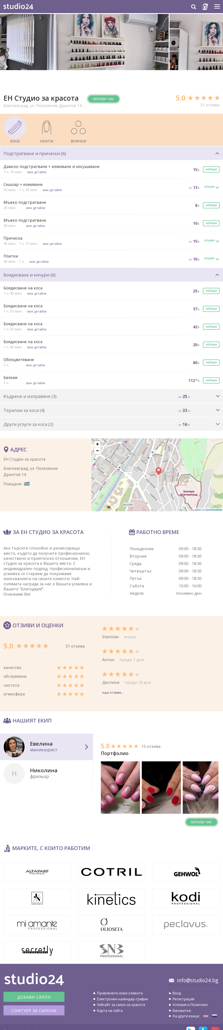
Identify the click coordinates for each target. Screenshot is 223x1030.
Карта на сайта (110, 1010)
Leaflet (197, 509)
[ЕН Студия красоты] (214, 1016)
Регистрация (183, 999)
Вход (176, 993)
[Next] (213, 787)
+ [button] (97, 444)
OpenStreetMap (213, 509)
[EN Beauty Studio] (205, 1016)
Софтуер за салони (34, 1010)
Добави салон (34, 997)
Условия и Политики (190, 1004)
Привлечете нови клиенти (120, 993)
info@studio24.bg (197, 980)
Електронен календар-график (122, 999)
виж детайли (36, 172)
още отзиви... (113, 692)
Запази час (103, 99)
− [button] (97, 450)
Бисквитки (181, 1010)
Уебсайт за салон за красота (121, 1004)
